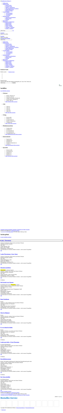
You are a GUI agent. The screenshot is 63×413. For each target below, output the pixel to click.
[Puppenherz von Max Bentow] (32, 406)
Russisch (8, 154)
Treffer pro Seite (23, 231)
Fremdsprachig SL (10, 133)
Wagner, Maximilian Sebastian (12, 98)
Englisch (8, 153)
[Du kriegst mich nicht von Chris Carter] (26, 406)
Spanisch (8, 139)
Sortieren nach (3, 230)
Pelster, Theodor (10, 95)
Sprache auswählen (4, 34)
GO (13, 30)
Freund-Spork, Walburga (11, 99)
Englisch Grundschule (11, 142)
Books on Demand (10, 121)
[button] (61, 85)
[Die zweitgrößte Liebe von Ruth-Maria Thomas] (38, 406)
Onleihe (8, 128)
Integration (9, 140)
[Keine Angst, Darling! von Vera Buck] (15, 406)
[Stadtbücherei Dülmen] (5, 1)
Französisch (9, 151)
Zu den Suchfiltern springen (5, 237)
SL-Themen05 (9, 130)
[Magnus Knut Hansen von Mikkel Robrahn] (3, 406)
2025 (8, 107)
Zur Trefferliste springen (5, 90)
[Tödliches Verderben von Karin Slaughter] (44, 406)
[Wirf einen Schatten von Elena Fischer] (50, 406)
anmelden (2, 32)
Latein (8, 144)
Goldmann (9, 122)
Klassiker (8, 141)
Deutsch (8, 150)
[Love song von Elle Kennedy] (9, 406)
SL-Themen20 (9, 132)
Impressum (3, 409)
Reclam (8, 117)
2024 (8, 109)
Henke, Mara (9, 100)
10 (7, 231)
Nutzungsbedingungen (29, 407)
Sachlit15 (8, 129)
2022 (8, 111)
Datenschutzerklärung (20, 407)
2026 (8, 106)
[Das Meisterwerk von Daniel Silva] (21, 406)
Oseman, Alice (9, 96)
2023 (8, 110)
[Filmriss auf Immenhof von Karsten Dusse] (56, 406)
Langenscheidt (9, 119)
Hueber (8, 118)
